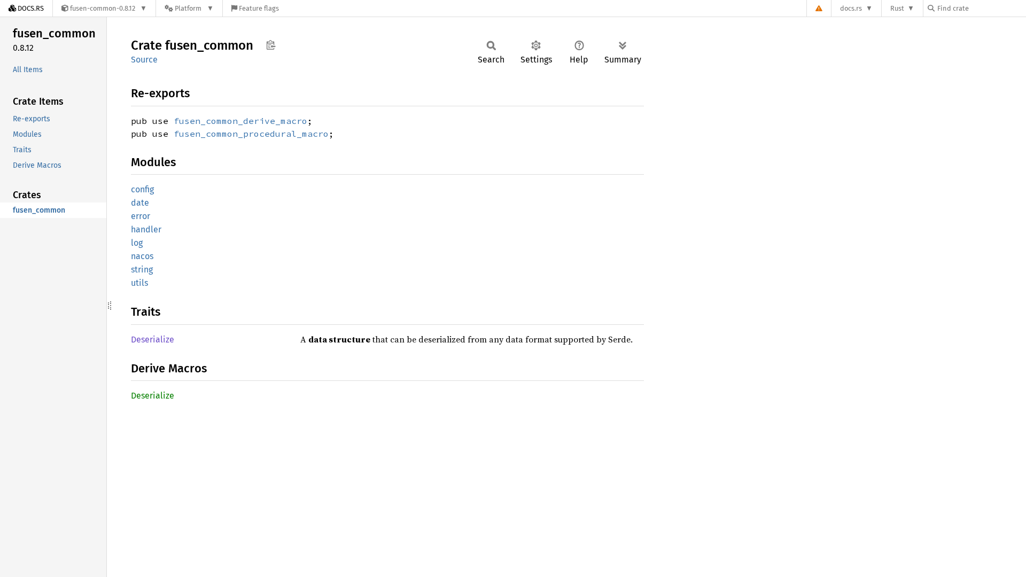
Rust (897, 8)
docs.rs (851, 8)
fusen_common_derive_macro (240, 120)
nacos (142, 256)
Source (144, 59)
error (140, 216)
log (137, 243)
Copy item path (270, 45)
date (140, 203)
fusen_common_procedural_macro (251, 133)
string (142, 269)
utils (139, 283)
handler (146, 229)
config (142, 189)
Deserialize (152, 339)
